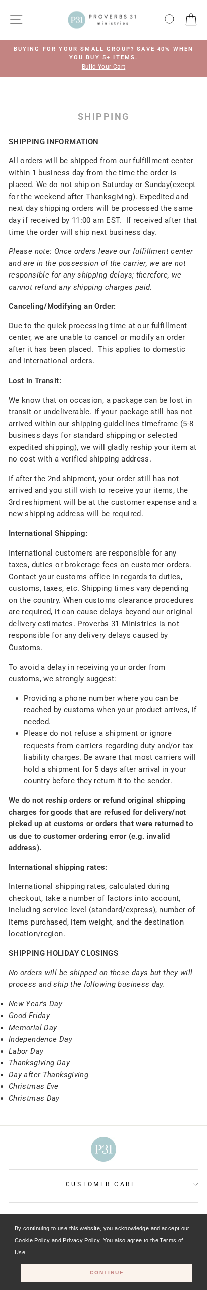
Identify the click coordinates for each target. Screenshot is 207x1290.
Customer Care (101, 1184)
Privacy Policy (81, 1240)
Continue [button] (107, 1272)
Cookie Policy (32, 1240)
